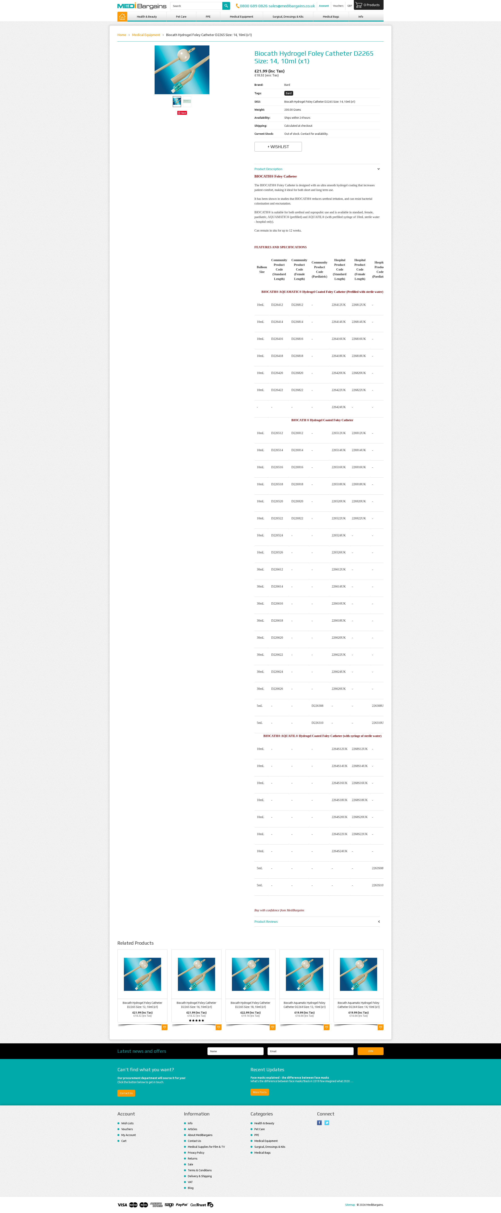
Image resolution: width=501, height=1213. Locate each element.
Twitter (326, 1122)
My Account (128, 1135)
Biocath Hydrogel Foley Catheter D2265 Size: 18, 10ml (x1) (250, 1004)
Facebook (319, 1122)
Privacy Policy (196, 1152)
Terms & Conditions (200, 1170)
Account (324, 6)
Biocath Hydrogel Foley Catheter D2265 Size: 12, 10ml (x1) (142, 1004)
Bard (289, 93)
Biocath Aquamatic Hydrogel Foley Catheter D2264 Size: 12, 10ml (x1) (305, 1004)
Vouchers (338, 6)
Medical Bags (331, 16)
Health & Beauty (147, 16)
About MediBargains (200, 1135)
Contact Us (126, 1093)
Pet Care (181, 16)
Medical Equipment (241, 16)
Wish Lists (127, 1123)
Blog (191, 1187)
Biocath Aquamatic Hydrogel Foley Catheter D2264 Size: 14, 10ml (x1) (359, 1004)
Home (121, 35)
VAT (190, 1182)
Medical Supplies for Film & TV (206, 1146)
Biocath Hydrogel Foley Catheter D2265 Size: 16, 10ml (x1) (196, 1004)
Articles (192, 1129)
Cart (123, 1140)
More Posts (260, 1092)
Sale (190, 1164)
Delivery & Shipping (200, 1176)
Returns (192, 1158)
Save (183, 112)
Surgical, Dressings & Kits (288, 16)
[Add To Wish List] (165, 1027)
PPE (208, 16)
